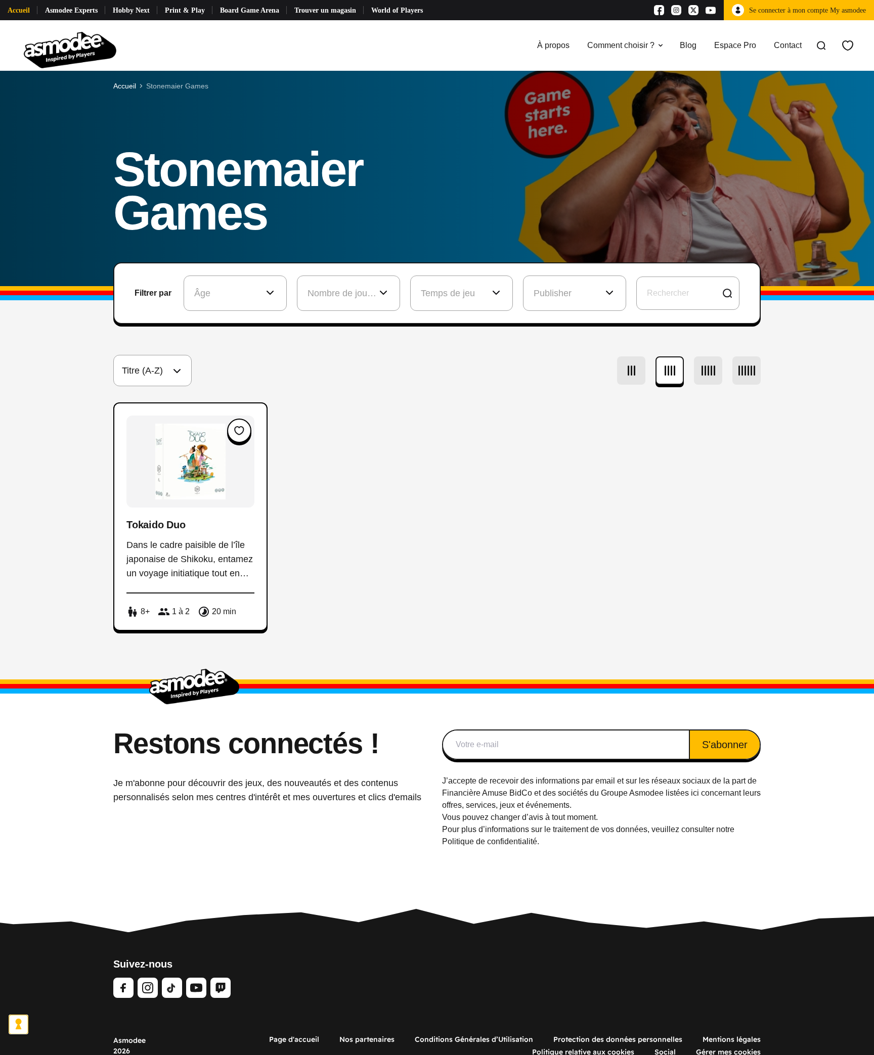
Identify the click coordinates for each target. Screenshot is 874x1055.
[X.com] (693, 10)
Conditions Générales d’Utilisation (474, 1039)
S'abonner (725, 744)
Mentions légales (732, 1039)
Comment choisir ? (620, 45)
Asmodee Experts (71, 10)
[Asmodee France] (70, 45)
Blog (688, 45)
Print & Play (185, 10)
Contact (788, 45)
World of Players (397, 10)
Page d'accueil (294, 1039)
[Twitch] (220, 988)
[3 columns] (631, 370)
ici (695, 793)
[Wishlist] (848, 45)
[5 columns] (708, 370)
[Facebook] (659, 10)
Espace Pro (735, 45)
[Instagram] (676, 10)
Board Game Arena (249, 10)
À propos (553, 45)
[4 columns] (670, 370)
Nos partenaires (367, 1039)
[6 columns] (746, 370)
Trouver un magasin (325, 10)
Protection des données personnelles (617, 1039)
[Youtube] (710, 10)
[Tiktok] (172, 988)
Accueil (19, 10)
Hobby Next (131, 10)
